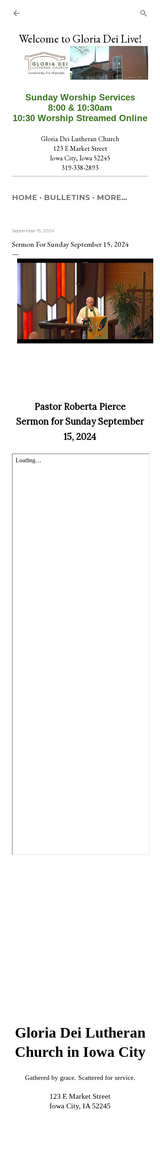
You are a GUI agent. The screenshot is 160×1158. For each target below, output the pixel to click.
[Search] (143, 11)
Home (24, 197)
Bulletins (67, 197)
